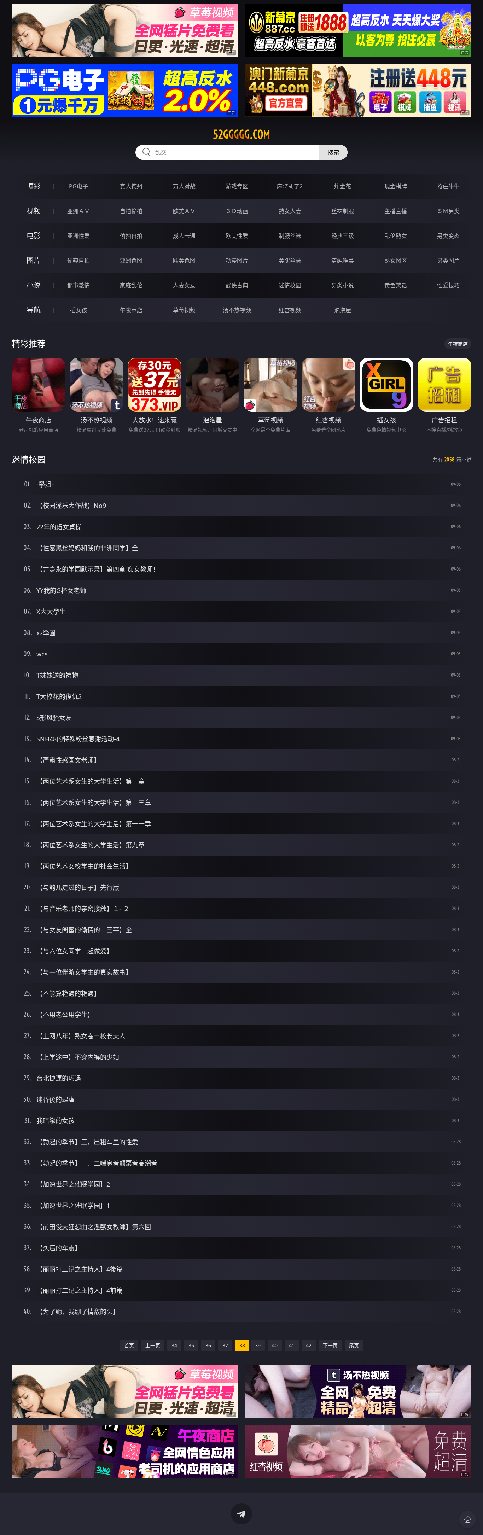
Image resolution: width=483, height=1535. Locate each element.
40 (275, 1345)
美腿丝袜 (290, 260)
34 (174, 1345)
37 (225, 1345)
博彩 (34, 186)
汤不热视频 (237, 310)
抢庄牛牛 (448, 186)
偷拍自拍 (131, 236)
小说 (34, 285)
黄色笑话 (395, 285)
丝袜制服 (342, 211)
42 (309, 1345)
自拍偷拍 (131, 211)
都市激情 (78, 285)
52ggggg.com (241, 134)
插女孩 (78, 310)
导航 (34, 310)
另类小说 (342, 285)
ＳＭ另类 (448, 211)
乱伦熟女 (395, 236)
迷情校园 (290, 285)
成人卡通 (184, 236)
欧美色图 (184, 260)
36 (208, 1345)
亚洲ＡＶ (78, 211)
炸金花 (342, 186)
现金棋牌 (395, 186)
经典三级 (342, 236)
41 (292, 1345)
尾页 (354, 1345)
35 (191, 1345)
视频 (34, 211)
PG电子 (78, 186)
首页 (129, 1345)
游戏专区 (237, 186)
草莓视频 (184, 310)
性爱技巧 (448, 285)
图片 (34, 260)
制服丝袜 (290, 236)
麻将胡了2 (290, 186)
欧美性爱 (237, 236)
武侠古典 (237, 285)
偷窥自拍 (78, 260)
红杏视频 (290, 310)
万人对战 (184, 186)
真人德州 (131, 186)
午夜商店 (131, 310)
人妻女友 (184, 285)
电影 (34, 235)
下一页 (330, 1345)
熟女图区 (395, 260)
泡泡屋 (342, 310)
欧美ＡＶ (184, 211)
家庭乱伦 (131, 285)
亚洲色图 (131, 260)
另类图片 (448, 260)
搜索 (333, 152)
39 (258, 1345)
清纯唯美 (342, 260)
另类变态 (448, 236)
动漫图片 (237, 260)
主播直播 (395, 211)
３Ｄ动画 (237, 211)
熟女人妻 (290, 211)
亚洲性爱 (78, 236)
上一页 (152, 1345)
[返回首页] (467, 1519)
